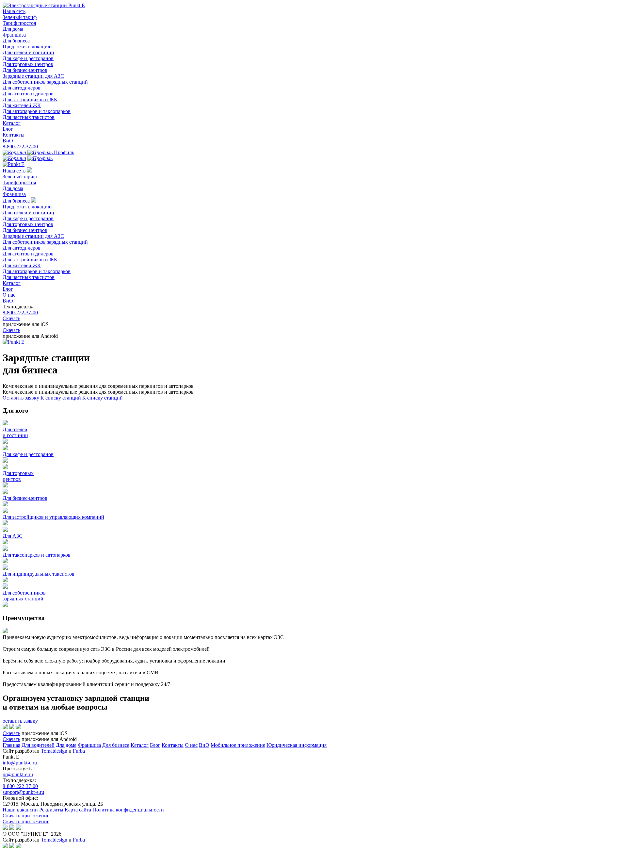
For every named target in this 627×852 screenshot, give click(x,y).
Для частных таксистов (29, 117)
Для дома (13, 29)
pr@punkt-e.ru (18, 774)
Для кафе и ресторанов (28, 58)
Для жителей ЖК (22, 105)
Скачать (11, 318)
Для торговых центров (28, 64)
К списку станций (60, 398)
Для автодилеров (21, 87)
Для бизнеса (16, 40)
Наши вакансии (20, 809)
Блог (8, 129)
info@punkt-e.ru (20, 762)
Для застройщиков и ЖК (30, 99)
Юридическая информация (296, 745)
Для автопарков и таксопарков (37, 111)
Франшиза (14, 35)
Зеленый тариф (20, 17)
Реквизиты (51, 809)
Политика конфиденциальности (128, 809)
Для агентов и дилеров (28, 93)
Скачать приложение (26, 815)
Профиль (63, 152)
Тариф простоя (19, 23)
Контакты (13, 135)
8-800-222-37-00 (20, 146)
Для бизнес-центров (25, 70)
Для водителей (38, 745)
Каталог (12, 123)
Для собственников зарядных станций (45, 82)
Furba (79, 751)
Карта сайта (78, 809)
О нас (9, 295)
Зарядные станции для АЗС (33, 76)
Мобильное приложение (238, 745)
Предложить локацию (27, 46)
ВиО (8, 140)
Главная (11, 745)
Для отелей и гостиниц (28, 52)
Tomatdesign (54, 751)
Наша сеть (14, 11)
